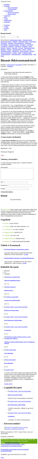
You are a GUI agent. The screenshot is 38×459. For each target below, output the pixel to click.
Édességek (28, 43)
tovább (26, 254)
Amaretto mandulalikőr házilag (12, 280)
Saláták (29, 49)
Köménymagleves (8, 290)
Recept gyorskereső (13, 12)
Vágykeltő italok (16, 54)
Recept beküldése (13, 7)
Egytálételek (4, 45)
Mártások (3, 49)
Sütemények (15, 51)
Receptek (6, 6)
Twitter (6, 26)
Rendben (7, 443)
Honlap (3, 188)
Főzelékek (23, 45)
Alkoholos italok (27, 40)
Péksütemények (17, 49)
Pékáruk (9, 49)
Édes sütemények (19, 43)
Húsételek (25, 46)
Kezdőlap (7, 4)
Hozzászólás (4, 167)
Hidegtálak (18, 46)
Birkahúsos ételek (23, 41)
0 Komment (18, 64)
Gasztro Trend (10, 64)
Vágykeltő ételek (5, 54)
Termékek (10, 66)
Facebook (7, 25)
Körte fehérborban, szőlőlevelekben (13, 320)
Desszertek (4, 43)
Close (2, 457)
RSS (5, 30)
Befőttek (15, 41)
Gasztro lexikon (12, 9)
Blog (5, 17)
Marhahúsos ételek (29, 48)
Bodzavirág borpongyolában (11, 310)
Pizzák (24, 49)
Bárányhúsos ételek (6, 41)
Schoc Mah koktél (8, 353)
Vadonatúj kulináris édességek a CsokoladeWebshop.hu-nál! (19, 258)
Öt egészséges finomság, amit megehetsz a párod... (16, 249)
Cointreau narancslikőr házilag (12, 300)
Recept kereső (12, 14)
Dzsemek (10, 43)
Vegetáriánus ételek (27, 54)
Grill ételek (30, 45)
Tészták (14, 53)
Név (2, 182)
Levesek (20, 48)
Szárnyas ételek (24, 51)
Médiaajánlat (7, 20)
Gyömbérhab (7, 330)
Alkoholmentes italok (16, 40)
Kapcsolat (7, 22)
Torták (19, 53)
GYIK (6, 19)
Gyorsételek (4, 46)
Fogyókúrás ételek (14, 45)
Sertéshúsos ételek (6, 51)
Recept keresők (8, 11)
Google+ (6, 28)
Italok (30, 46)
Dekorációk (32, 41)
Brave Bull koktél (8, 363)
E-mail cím (4, 185)
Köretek (3, 48)
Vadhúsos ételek (26, 53)
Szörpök (32, 51)
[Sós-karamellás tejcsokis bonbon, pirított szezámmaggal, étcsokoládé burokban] (17, 446)
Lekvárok (14, 48)
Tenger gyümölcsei (6, 53)
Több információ (14, 443)
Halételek (11, 46)
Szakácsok (7, 15)
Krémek (8, 48)
